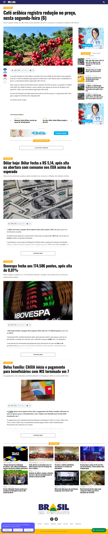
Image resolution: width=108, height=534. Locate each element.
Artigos (40, 524)
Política (65, 524)
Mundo (59, 524)
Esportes (46, 524)
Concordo (28, 530)
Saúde (71, 524)
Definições (7, 530)
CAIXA (10, 411)
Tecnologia (78, 524)
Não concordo (18, 530)
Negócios (53, 524)
